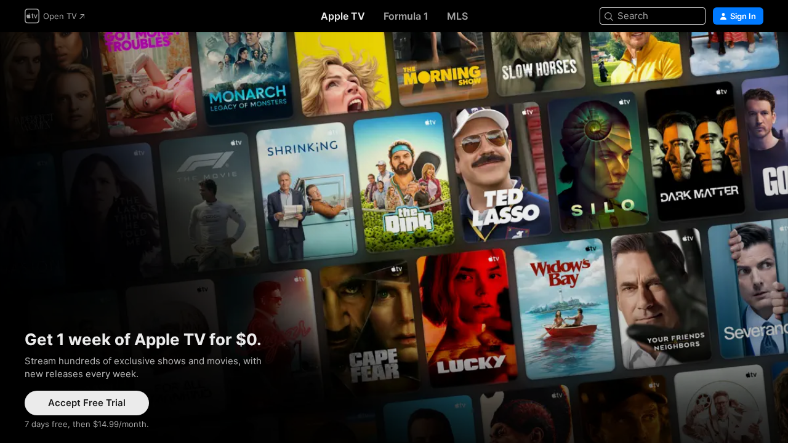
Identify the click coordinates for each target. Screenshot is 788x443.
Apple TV (343, 16)
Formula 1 (406, 16)
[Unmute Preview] (754, 56)
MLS (457, 16)
